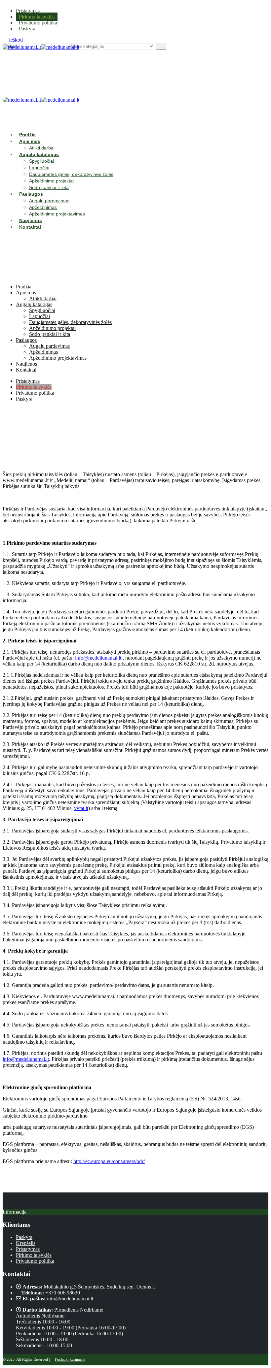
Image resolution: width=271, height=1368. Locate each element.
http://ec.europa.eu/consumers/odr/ (109, 1161)
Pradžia (27, 134)
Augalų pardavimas (49, 200)
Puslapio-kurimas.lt (70, 1359)
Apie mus (29, 141)
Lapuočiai (39, 167)
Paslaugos (31, 194)
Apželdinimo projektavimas (57, 213)
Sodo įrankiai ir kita (49, 187)
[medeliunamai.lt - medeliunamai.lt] (41, 47)
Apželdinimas (43, 207)
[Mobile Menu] (6, 64)
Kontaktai (30, 227)
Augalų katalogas (39, 154)
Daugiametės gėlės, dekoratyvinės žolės (71, 174)
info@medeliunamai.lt (98, 658)
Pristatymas (28, 11)
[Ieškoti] (161, 46)
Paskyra (27, 28)
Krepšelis (25, 1243)
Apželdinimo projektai (51, 180)
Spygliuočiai (41, 161)
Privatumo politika (38, 22)
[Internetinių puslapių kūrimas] (53, 1359)
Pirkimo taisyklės (37, 16)
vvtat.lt (81, 808)
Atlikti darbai (42, 147)
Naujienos (30, 220)
